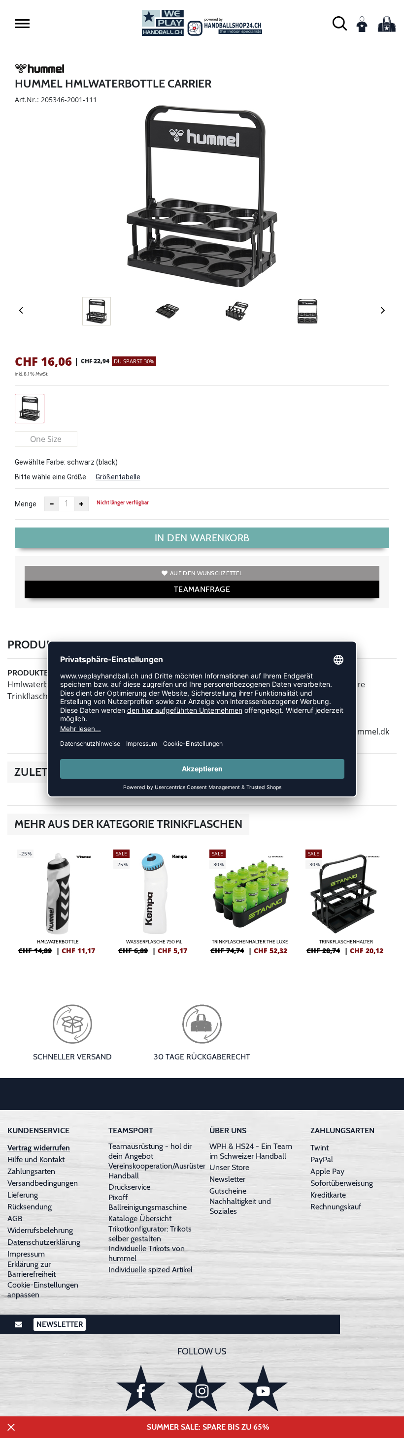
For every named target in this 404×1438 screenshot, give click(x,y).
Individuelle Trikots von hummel (146, 1253)
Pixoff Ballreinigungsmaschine (147, 1202)
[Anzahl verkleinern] (51, 504)
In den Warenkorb (202, 538)
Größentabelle (118, 477)
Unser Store (229, 1167)
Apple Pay (327, 1171)
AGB (15, 1218)
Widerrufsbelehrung (40, 1230)
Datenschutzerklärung (43, 1242)
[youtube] (263, 1388)
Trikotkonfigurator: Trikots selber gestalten (150, 1233)
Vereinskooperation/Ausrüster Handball (156, 1170)
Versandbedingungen (42, 1183)
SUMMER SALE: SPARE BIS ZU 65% (208, 1427)
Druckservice (129, 1187)
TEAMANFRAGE (202, 589)
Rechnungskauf (335, 1206)
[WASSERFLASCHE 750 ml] (154, 906)
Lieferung (22, 1195)
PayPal (321, 1159)
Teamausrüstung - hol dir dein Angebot (150, 1151)
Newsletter (227, 1179)
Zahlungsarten (31, 1171)
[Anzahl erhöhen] (81, 504)
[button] (22, 23)
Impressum (26, 1254)
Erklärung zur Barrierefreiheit (31, 1269)
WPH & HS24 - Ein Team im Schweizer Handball (250, 1151)
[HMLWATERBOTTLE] (57, 906)
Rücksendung (29, 1206)
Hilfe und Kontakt (36, 1159)
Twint (319, 1147)
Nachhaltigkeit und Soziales (240, 1206)
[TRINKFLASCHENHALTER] (346, 906)
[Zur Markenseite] (39, 70)
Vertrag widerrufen (38, 1147)
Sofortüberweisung (341, 1183)
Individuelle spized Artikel (150, 1269)
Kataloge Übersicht (139, 1218)
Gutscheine (227, 1191)
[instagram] (202, 1388)
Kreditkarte (328, 1195)
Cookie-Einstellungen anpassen (42, 1289)
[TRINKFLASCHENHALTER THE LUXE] (250, 906)
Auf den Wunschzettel (206, 573)
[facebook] (141, 1388)
